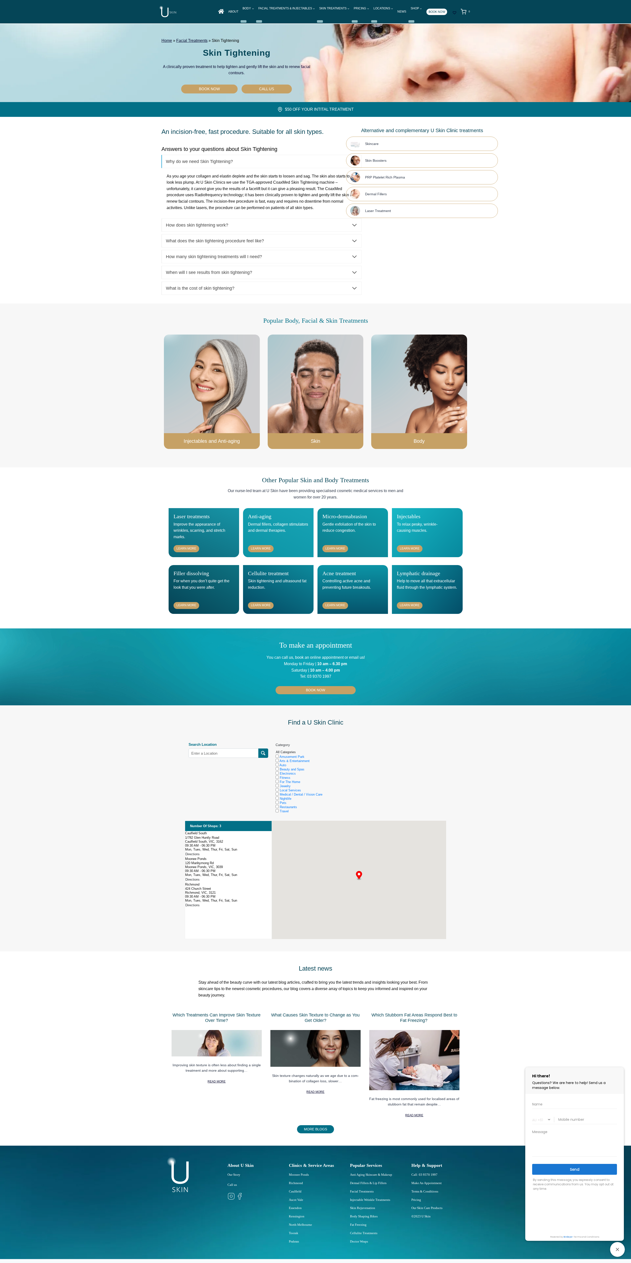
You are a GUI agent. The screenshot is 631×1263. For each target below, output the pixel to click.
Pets (282, 803)
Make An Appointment (426, 1183)
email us (356, 657)
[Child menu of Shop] (411, 21)
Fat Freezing (358, 1225)
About (233, 11)
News (401, 11)
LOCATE (359, 888)
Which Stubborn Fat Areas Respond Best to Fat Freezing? (414, 1018)
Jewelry (285, 786)
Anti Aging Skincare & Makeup (371, 1174)
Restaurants (288, 807)
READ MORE (217, 1081)
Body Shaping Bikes (364, 1216)
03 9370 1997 (319, 676)
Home (166, 40)
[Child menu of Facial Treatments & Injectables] (259, 21)
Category (283, 745)
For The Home (289, 782)
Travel (284, 811)
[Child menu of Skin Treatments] (320, 21)
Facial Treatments (192, 40)
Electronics (287, 773)
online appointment (326, 657)
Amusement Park (291, 757)
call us (287, 657)
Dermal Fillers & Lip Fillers (368, 1183)
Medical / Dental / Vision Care (300, 794)
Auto (282, 765)
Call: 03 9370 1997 (424, 1174)
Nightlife (285, 798)
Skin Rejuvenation (362, 1208)
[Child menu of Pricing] (355, 21)
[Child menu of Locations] (374, 21)
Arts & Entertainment (294, 761)
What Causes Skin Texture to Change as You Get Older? (315, 1018)
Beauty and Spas (291, 769)
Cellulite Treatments (363, 1233)
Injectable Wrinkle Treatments (370, 1200)
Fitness (284, 778)
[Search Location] (263, 753)
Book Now (437, 12)
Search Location (203, 745)
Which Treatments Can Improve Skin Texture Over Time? (217, 1018)
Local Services (290, 790)
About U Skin (241, 1165)
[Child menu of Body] (243, 21)
